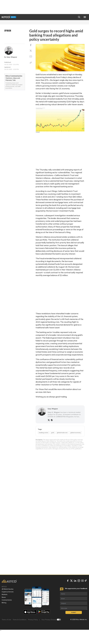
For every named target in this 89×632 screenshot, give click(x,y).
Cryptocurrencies (8, 592)
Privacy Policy (33, 620)
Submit (73, 612)
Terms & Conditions (19, 620)
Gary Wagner (12, 57)
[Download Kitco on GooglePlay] (43, 612)
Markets (4, 594)
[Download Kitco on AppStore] (29, 612)
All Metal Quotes (7, 589)
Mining (4, 603)
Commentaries (7, 600)
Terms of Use (6, 620)
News (4, 597)
